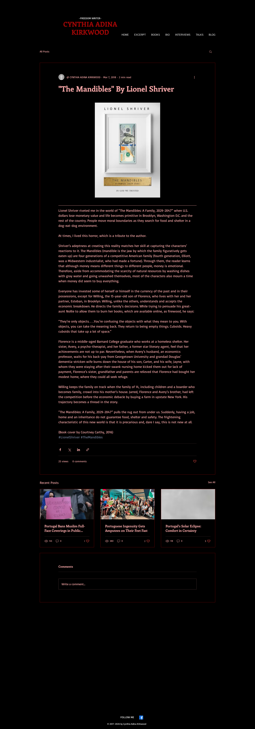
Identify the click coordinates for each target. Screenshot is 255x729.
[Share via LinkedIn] (78, 449)
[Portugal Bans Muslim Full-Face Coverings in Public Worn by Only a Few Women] (67, 504)
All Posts (44, 51)
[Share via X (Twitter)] (69, 449)
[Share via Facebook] (60, 449)
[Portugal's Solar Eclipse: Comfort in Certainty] (188, 504)
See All (211, 482)
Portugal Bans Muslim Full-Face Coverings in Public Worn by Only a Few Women (65, 528)
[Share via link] (87, 449)
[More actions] (194, 77)
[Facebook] (141, 717)
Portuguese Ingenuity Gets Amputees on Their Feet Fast (126, 528)
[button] (210, 51)
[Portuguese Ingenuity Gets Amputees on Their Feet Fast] (128, 504)
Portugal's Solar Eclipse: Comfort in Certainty (183, 528)
